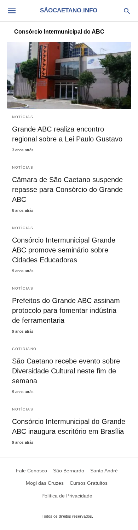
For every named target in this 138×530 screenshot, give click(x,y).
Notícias (22, 117)
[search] (127, 11)
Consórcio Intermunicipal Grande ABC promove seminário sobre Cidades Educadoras (63, 250)
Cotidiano (24, 349)
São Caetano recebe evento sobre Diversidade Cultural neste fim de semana (66, 371)
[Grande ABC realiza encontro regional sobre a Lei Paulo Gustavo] (69, 75)
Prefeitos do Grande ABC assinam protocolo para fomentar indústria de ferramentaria (66, 310)
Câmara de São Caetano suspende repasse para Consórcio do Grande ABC (67, 189)
